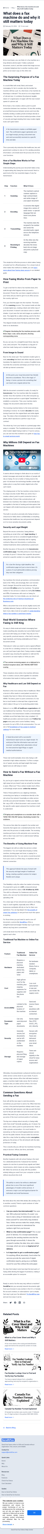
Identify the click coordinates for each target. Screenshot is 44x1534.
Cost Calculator (6, 1483)
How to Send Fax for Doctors (11, 1495)
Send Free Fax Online (18, 1530)
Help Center (29, 1530)
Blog (3, 1475)
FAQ (3, 1463)
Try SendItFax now (32, 1294)
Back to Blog (11, 1428)
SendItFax (23, 922)
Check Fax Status (7, 1480)
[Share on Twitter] (10, 1302)
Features (4, 1478)
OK (34, 1513)
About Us (5, 1466)
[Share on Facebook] (15, 1302)
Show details (7, 1524)
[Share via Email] (24, 1302)
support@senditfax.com (9, 1452)
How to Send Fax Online (9, 1492)
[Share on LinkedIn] (19, 1302)
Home (4, 1461)
